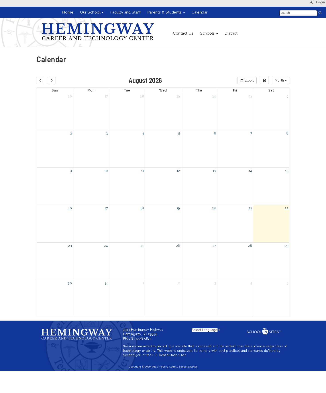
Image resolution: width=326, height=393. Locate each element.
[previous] (40, 80)
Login (319, 2)
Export (249, 80)
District (231, 33)
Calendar (200, 12)
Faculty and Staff (125, 12)
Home (67, 12)
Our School (90, 12)
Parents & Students (165, 12)
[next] (51, 80)
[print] (264, 80)
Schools (208, 33)
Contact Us (183, 33)
